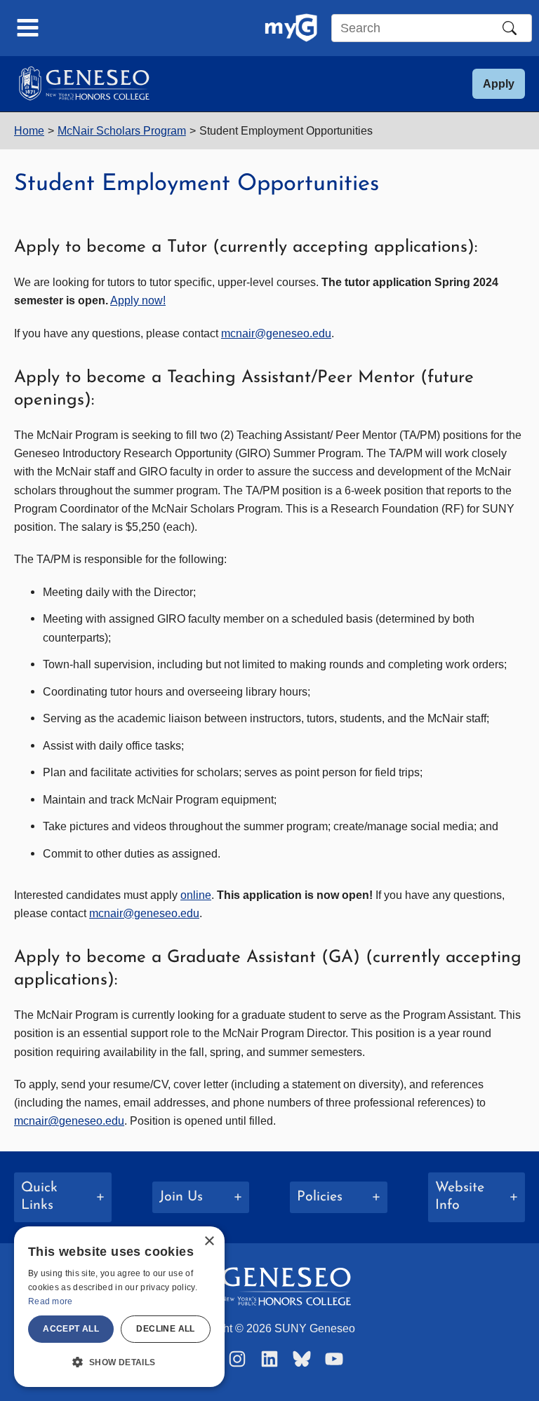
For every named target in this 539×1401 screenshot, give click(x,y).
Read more (50, 1301)
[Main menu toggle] (28, 28)
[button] (498, 84)
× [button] (209, 1241)
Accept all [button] (71, 1329)
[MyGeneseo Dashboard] (291, 28)
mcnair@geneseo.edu (276, 333)
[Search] (509, 28)
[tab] (63, 1197)
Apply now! (138, 300)
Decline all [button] (165, 1329)
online (195, 894)
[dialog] (119, 1306)
